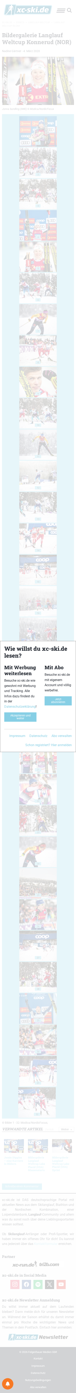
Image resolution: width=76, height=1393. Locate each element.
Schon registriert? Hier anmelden (48, 745)
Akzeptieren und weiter (20, 717)
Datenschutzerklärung (20, 707)
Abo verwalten (61, 736)
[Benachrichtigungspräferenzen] (7, 1384)
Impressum (17, 736)
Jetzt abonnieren (58, 701)
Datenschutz (38, 736)
